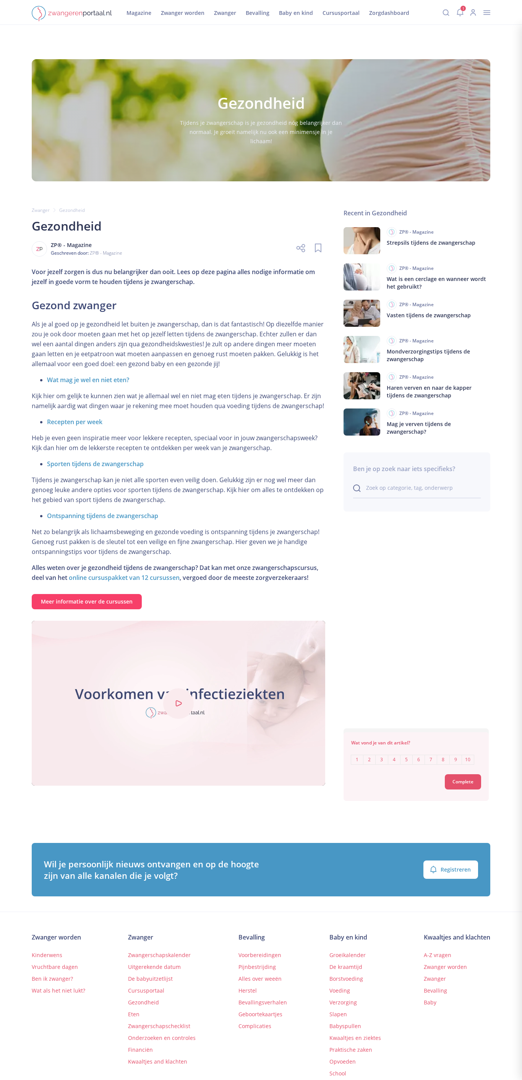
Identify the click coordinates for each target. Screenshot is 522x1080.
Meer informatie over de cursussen (87, 601)
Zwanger (41, 210)
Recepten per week (74, 422)
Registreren (456, 869)
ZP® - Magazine (106, 253)
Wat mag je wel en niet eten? (88, 380)
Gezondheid (72, 210)
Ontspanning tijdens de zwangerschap (102, 516)
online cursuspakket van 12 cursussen (124, 577)
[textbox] (416, 754)
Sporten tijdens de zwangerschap (95, 464)
